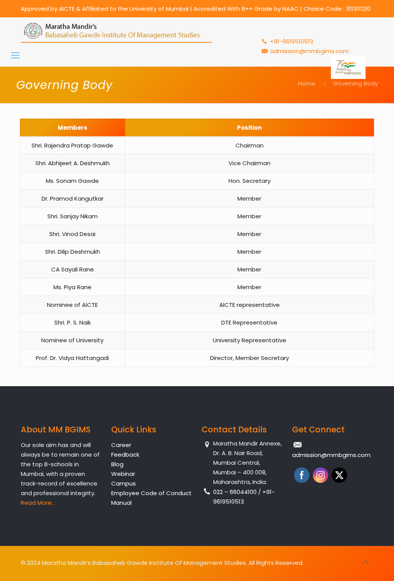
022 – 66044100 (235, 492)
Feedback (125, 454)
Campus (123, 483)
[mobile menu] (15, 55)
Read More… (38, 503)
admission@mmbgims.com (309, 51)
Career (121, 445)
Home (307, 83)
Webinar (123, 474)
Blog (117, 464)
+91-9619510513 (291, 41)
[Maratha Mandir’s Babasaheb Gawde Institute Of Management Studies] (116, 31)
